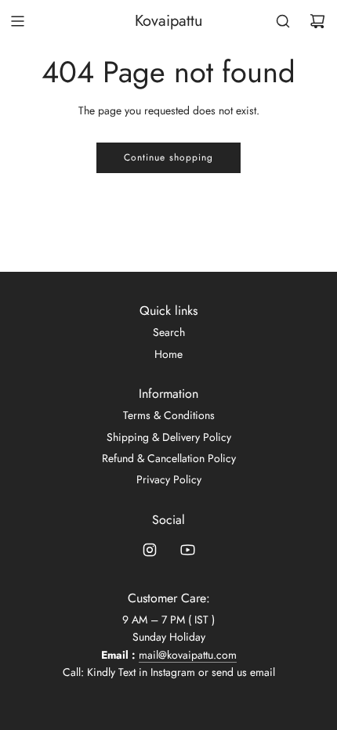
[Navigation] (17, 21)
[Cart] (317, 21)
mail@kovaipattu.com (188, 655)
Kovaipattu (169, 21)
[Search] (283, 21)
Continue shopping (168, 157)
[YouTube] (187, 550)
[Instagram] (149, 550)
